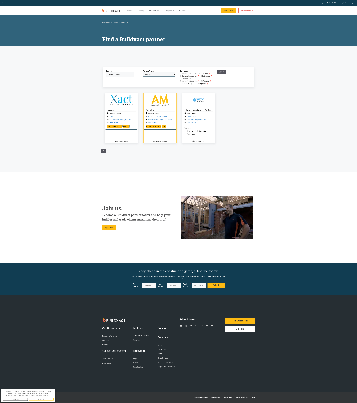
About (159, 345)
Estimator (207, 76)
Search (221, 72)
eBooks (135, 363)
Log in (353, 3)
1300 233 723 (114, 116)
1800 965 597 (331, 3)
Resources (182, 11)
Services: (184, 71)
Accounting (187, 74)
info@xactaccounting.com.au (120, 119)
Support (343, 3)
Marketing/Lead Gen (190, 81)
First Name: (137, 285)
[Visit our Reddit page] (212, 326)
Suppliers (105, 340)
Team (159, 354)
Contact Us (161, 349)
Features (129, 11)
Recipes (206, 81)
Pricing (141, 11)
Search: (109, 71)
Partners (116, 22)
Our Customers (106, 22)
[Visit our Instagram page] (186, 326)
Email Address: (187, 285)
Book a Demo (228, 10)
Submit (216, 285)
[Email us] (196, 326)
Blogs (135, 358)
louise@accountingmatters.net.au (160, 119)
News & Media (162, 358)
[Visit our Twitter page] (191, 326)
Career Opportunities (165, 362)
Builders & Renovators (110, 336)
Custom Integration (190, 76)
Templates (202, 84)
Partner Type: (148, 71)
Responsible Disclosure (166, 366)
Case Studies (138, 367)
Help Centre (106, 364)
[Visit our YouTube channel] (201, 326)
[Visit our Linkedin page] (207, 326)
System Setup (188, 84)
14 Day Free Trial (247, 10)
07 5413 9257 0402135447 (158, 116)
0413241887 (191, 116)
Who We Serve (154, 11)
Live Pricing (187, 79)
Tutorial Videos (107, 358)
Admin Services (203, 73)
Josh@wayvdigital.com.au (196, 119)
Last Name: (162, 285)
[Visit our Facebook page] (181, 326)
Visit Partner (114, 123)
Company (163, 337)
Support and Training (114, 350)
